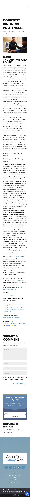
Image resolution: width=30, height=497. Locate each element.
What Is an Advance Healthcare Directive (15, 308)
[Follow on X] (23, 467)
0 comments (9, 33)
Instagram (23, 323)
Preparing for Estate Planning (12, 304)
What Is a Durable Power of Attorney (14, 310)
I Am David (16, 256)
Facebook (14, 323)
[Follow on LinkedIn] (14, 467)
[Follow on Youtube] (19, 467)
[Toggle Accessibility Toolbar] (27, 494)
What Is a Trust (8, 306)
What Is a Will (8, 311)
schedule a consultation (16, 280)
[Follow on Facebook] (6, 467)
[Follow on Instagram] (10, 467)
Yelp (14, 325)
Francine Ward (7, 31)
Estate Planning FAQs (9, 295)
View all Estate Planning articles (11, 317)
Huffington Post (9, 159)
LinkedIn (8, 325)
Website (7, 323)
